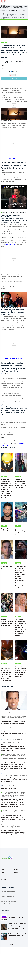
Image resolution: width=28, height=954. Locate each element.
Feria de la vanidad (10, 244)
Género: (2, 68)
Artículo (2, 872)
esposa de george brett (6, 903)
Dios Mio (3, 876)
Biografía (4, 525)
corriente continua (4, 663)
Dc (17, 525)
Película (14, 71)
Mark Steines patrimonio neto (7, 898)
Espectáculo (14, 78)
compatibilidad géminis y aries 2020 (8, 901)
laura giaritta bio (4, 894)
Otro (7, 13)
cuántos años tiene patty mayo (8, 891)
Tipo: (10, 71)
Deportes (16, 872)
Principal (3, 13)
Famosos (18, 563)
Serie (18, 71)
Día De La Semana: (3, 64)
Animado (4, 476)
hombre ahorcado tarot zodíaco (14, 358)
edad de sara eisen (10, 158)
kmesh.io (18, 6)
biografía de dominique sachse (7, 896)
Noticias (18, 476)
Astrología (3, 879)
